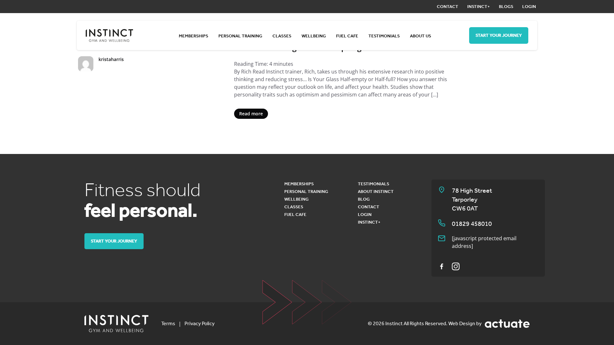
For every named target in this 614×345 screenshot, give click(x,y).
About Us (420, 36)
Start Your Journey (499, 35)
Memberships (193, 36)
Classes (281, 36)
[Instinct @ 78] (116, 323)
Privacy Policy (200, 323)
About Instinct (376, 191)
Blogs (506, 6)
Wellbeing (314, 36)
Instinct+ (478, 6)
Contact (447, 6)
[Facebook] (441, 266)
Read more (251, 114)
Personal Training (240, 36)
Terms (168, 323)
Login (529, 6)
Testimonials (384, 36)
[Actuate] (507, 323)
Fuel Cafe (347, 36)
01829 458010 (472, 223)
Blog (364, 199)
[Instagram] (456, 266)
